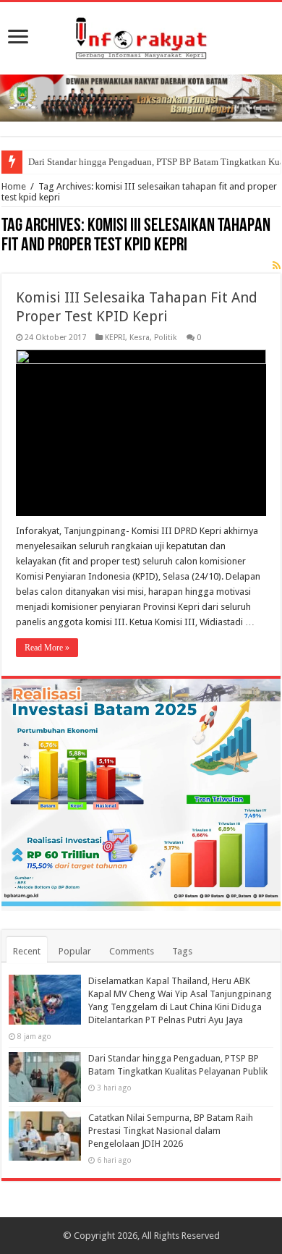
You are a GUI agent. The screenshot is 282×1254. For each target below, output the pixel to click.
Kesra (139, 337)
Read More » (47, 648)
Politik (165, 337)
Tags (182, 951)
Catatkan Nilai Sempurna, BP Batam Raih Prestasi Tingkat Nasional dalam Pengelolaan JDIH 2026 (170, 1130)
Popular (75, 951)
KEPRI (115, 337)
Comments (131, 951)
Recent (26, 951)
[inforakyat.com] (141, 35)
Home (13, 186)
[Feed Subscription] (277, 265)
